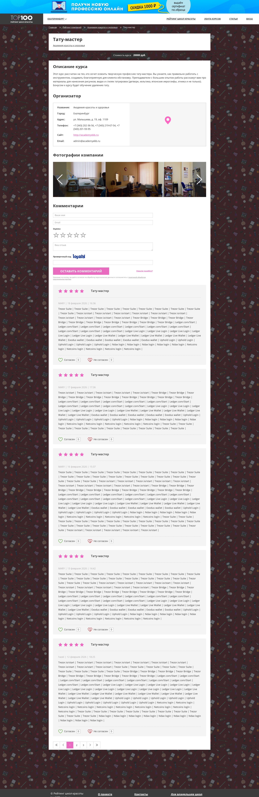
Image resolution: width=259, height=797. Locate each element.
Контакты (141, 794)
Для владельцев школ (186, 794)
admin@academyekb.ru (86, 141)
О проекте (105, 794)
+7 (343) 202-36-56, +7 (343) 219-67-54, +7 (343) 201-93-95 (96, 127)
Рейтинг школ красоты (181, 18)
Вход (249, 18)
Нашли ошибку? (144, 271)
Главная (53, 27)
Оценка (56, 229)
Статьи (233, 18)
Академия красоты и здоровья (102, 27)
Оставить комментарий (81, 271)
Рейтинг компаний (72, 27)
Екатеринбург (56, 18)
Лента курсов (212, 18)
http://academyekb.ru (86, 135)
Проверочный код (62, 256)
